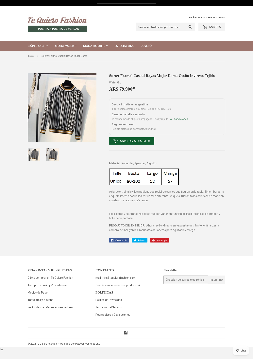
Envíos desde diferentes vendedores (50, 307)
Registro (217, 279)
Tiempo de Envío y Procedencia (47, 285)
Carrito (214, 26)
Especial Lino (125, 45)
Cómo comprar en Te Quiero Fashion (50, 277)
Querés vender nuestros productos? (117, 285)
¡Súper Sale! (37, 45)
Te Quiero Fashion (47, 343)
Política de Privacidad (109, 299)
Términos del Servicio (108, 307)
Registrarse (195, 17)
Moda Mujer (64, 45)
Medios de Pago (38, 292)
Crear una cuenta (215, 17)
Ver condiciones (179, 118)
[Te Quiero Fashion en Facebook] (126, 333)
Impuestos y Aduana (40, 299)
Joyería (146, 45)
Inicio (31, 55)
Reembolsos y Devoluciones (112, 314)
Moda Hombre (94, 45)
